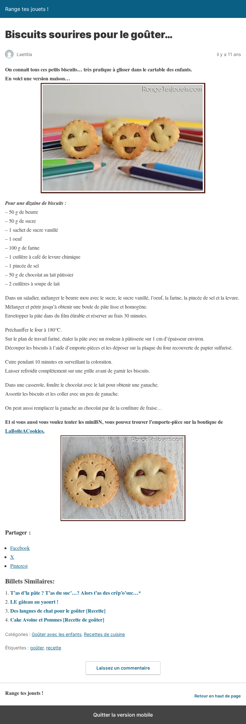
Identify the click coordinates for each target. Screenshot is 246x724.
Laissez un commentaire (123, 668)
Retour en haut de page (217, 696)
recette (53, 647)
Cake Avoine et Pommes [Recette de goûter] (57, 619)
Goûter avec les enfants (56, 634)
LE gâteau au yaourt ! (34, 601)
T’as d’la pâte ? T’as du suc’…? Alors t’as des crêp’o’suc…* (75, 592)
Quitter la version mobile (123, 715)
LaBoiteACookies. (25, 430)
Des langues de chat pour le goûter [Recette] (57, 610)
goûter (37, 647)
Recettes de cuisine (104, 634)
